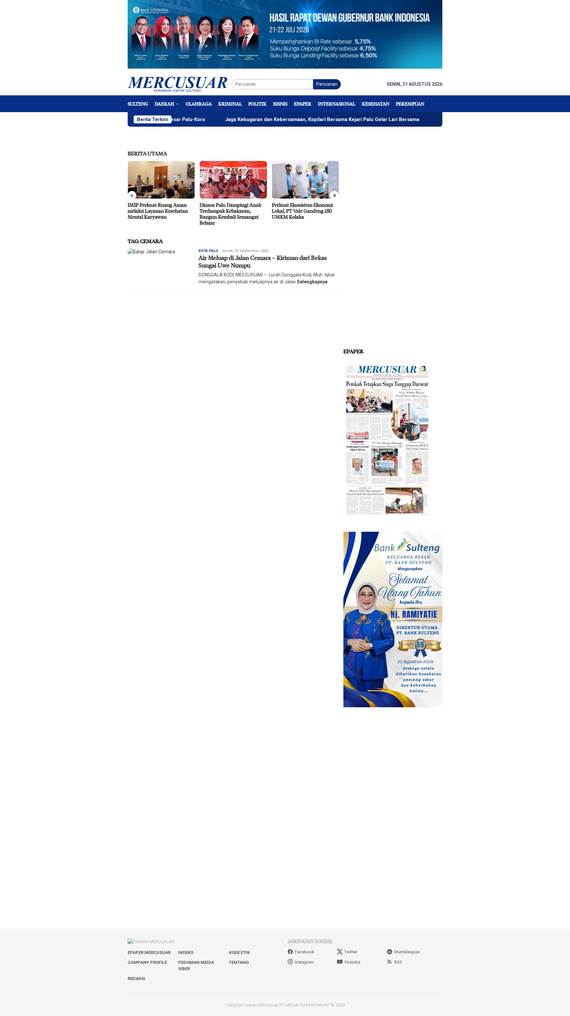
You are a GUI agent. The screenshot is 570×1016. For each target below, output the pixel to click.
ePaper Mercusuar (149, 952)
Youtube (352, 962)
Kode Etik (239, 952)
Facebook (304, 951)
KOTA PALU (208, 251)
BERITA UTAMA (147, 153)
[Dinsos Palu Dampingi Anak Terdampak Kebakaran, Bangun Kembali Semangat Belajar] (233, 180)
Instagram (304, 962)
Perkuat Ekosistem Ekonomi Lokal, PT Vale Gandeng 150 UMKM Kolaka (302, 211)
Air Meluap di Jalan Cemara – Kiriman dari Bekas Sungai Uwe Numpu (263, 261)
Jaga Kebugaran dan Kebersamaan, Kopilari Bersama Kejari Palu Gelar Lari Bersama (287, 119)
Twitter (350, 951)
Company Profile (147, 962)
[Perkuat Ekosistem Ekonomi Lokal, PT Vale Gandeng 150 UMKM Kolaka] (305, 180)
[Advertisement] (392, 237)
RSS (398, 962)
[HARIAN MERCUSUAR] (180, 83)
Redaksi (136, 978)
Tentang (239, 962)
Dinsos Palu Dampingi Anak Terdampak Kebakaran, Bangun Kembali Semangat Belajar (230, 214)
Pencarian (326, 84)
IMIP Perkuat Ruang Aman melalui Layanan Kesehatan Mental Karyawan (158, 211)
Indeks (185, 952)
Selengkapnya (312, 281)
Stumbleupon (407, 951)
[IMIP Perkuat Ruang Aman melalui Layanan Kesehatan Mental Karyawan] (161, 180)
